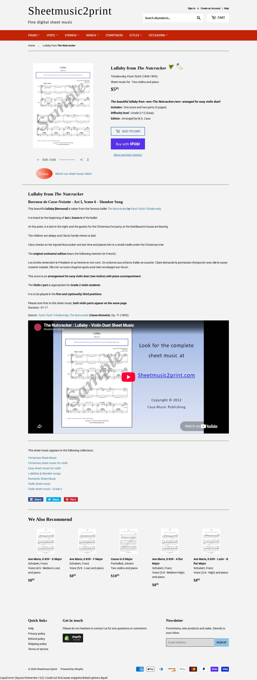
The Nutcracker (117, 208)
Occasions (157, 35)
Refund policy (36, 638)
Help (226, 8)
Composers (114, 35)
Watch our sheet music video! (65, 173)
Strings (71, 35)
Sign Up (221, 642)
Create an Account (210, 8)
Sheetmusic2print (47, 669)
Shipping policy (37, 643)
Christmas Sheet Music (42, 457)
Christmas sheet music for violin (48, 463)
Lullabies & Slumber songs (44, 473)
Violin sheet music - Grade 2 (45, 489)
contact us (100, 628)
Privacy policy (36, 633)
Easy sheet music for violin (44, 468)
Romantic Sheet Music (42, 478)
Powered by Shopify (72, 669)
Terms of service (38, 649)
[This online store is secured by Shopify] (73, 641)
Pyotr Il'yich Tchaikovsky (146, 208)
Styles (135, 35)
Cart (221, 17)
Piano (33, 35)
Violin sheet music (39, 483)
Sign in (191, 8)
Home (31, 45)
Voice (51, 35)
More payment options (128, 154)
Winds (91, 35)
